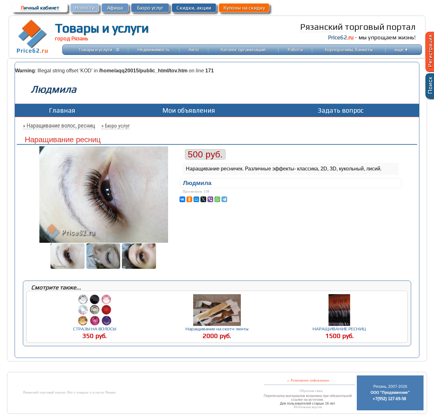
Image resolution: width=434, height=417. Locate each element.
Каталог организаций (243, 49)
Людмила (197, 183)
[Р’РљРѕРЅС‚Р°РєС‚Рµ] (182, 199)
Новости (85, 8)
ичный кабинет (40, 8)
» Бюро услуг (115, 125)
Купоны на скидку (244, 8)
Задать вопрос (340, 110)
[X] (203, 199)
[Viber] (210, 199)
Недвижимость (154, 49)
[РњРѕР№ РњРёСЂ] (196, 199)
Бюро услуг (150, 8)
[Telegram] (224, 199)
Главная (62, 110)
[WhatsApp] (217, 199)
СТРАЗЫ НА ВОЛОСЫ (94, 328)
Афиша (115, 8)
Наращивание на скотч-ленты (217, 328)
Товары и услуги (102, 28)
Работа (295, 49)
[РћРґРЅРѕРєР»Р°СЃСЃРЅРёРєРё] (189, 199)
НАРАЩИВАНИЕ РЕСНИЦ (339, 328)
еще (401, 49)
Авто (193, 49)
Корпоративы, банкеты (349, 49)
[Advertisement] (165, 367)
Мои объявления (188, 110)
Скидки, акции (194, 8)
